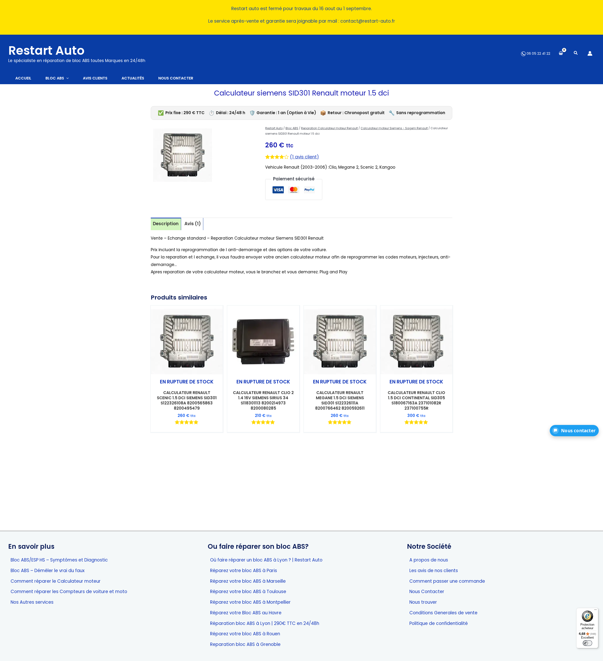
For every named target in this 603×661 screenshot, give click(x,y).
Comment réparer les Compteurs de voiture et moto (69, 591)
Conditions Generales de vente (443, 613)
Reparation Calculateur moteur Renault (329, 128)
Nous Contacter (426, 591)
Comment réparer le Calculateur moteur (56, 581)
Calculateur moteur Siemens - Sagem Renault (394, 128)
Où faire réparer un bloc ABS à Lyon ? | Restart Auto (266, 560)
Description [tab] (166, 223)
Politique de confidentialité (438, 623)
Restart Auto (46, 50)
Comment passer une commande (447, 581)
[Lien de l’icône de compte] (589, 53)
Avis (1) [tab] (192, 223)
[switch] (587, 643)
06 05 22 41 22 (538, 53)
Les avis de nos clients (433, 570)
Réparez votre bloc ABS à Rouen (245, 634)
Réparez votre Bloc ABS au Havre (245, 613)
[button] (576, 53)
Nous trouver (423, 602)
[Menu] (595, 611)
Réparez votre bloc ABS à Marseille (248, 581)
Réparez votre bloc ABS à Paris (243, 570)
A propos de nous (428, 560)
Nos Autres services (32, 602)
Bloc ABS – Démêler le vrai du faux (48, 570)
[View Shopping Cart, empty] (561, 53)
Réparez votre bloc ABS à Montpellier (250, 602)
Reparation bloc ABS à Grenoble (245, 644)
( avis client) (304, 157)
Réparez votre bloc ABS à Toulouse (248, 591)
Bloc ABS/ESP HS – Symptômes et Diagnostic (59, 560)
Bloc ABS (291, 128)
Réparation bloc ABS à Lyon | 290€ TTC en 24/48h (264, 623)
